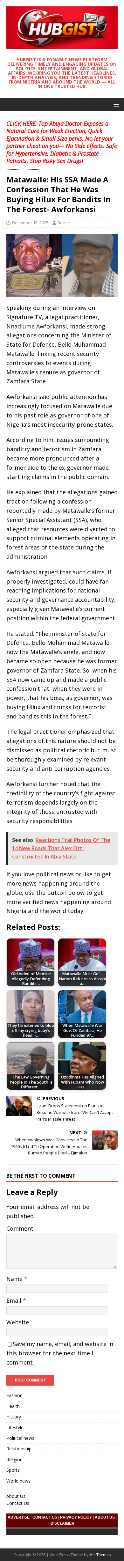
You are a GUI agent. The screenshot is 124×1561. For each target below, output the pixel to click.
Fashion (14, 1395)
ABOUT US (105, 1517)
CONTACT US (44, 1517)
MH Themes (100, 1554)
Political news (20, 1438)
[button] (115, 104)
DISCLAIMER (62, 1523)
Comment (19, 1228)
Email (14, 1300)
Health (13, 1406)
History (13, 1417)
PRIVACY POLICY (76, 1517)
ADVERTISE (19, 1517)
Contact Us (17, 1503)
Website (17, 1322)
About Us (15, 1496)
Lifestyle (15, 1428)
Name (15, 1279)
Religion (14, 1459)
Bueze (64, 222)
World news (18, 1481)
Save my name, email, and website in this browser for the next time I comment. (59, 1353)
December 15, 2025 (30, 222)
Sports (13, 1470)
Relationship (18, 1449)
